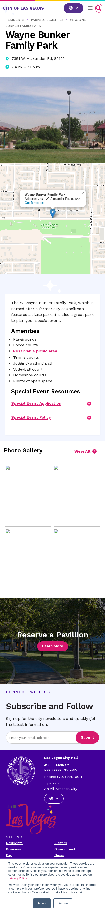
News (59, 855)
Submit (87, 737)
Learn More (52, 646)
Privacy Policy (17, 878)
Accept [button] (41, 903)
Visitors (60, 843)
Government (64, 849)
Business (13, 849)
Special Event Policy (31, 417)
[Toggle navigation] (90, 8)
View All (82, 451)
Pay (9, 855)
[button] (53, 213)
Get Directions (34, 202)
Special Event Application (36, 403)
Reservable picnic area (35, 351)
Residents (14, 843)
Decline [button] (63, 903)
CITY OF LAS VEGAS (23, 8)
